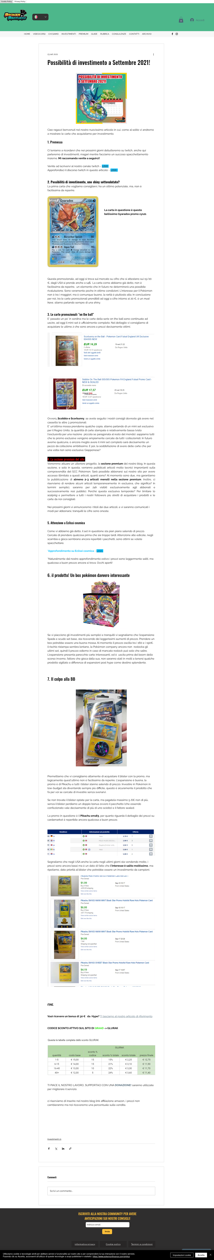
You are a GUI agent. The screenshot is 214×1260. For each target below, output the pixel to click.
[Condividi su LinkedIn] (63, 1148)
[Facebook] (172, 33)
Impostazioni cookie (182, 1255)
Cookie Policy (6, 1)
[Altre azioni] (153, 54)
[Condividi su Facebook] (48, 1148)
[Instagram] (176, 33)
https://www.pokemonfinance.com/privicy (111, 1256)
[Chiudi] (210, 1255)
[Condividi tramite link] (70, 1148)
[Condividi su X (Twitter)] (56, 1148)
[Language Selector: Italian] (40, 17)
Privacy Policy (20, 1)
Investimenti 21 (54, 1139)
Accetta (201, 1255)
